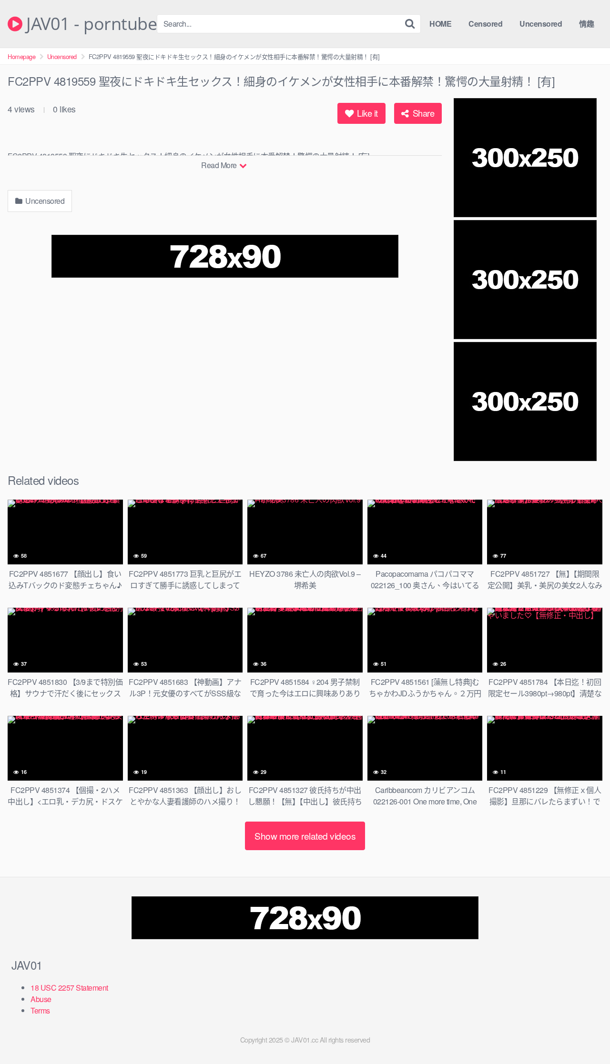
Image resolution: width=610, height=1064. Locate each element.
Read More (219, 165)
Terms (40, 1010)
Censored (485, 23)
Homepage (21, 56)
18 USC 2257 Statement (69, 987)
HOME (440, 23)
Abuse (40, 999)
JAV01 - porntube (89, 23)
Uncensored (540, 23)
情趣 (586, 23)
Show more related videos (305, 835)
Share (422, 113)
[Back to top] (583, 1033)
